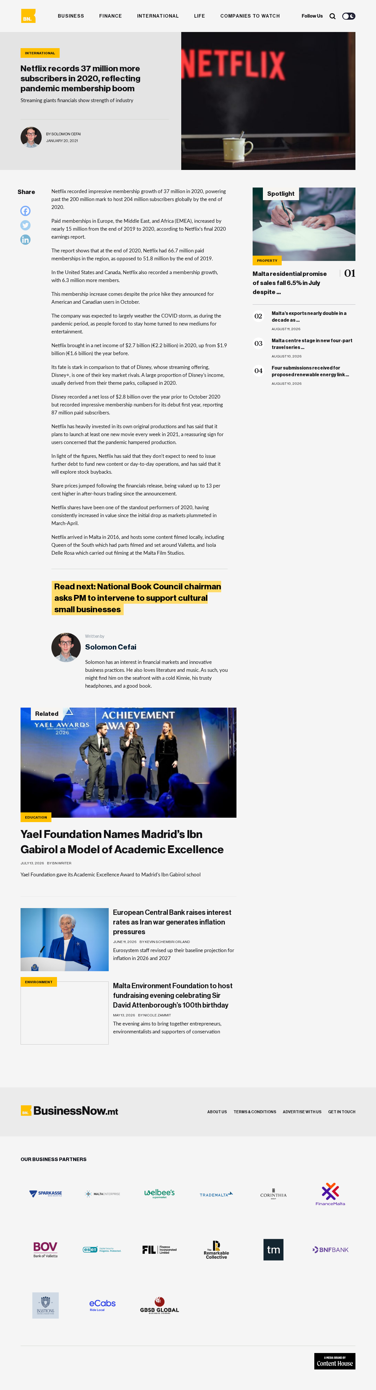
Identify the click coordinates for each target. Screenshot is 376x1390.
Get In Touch (341, 1112)
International (158, 16)
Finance (110, 16)
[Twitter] (26, 226)
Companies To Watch (250, 16)
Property (267, 260)
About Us (217, 1112)
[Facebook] (26, 212)
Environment (39, 982)
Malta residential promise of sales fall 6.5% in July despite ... (290, 283)
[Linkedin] (26, 241)
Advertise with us (302, 1112)
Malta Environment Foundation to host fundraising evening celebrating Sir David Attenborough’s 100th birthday (173, 995)
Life (199, 16)
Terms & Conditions (255, 1112)
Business (71, 16)
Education (36, 817)
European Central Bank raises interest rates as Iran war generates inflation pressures (172, 922)
